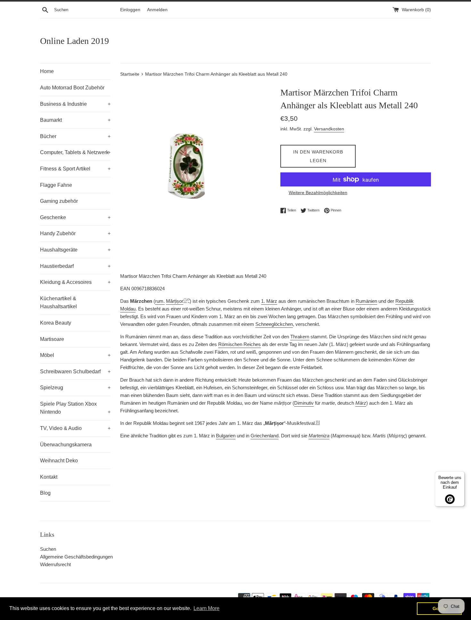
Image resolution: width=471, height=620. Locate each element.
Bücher (75, 136)
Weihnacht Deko (59, 460)
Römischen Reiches (239, 344)
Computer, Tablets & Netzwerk (75, 152)
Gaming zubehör (59, 201)
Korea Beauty (55, 323)
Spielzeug (75, 387)
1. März (269, 301)
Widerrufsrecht (55, 564)
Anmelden (157, 9)
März (360, 403)
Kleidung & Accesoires (75, 282)
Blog (45, 493)
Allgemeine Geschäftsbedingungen (76, 556)
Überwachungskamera (66, 444)
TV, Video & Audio (75, 428)
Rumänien (366, 301)
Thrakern (299, 336)
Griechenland (264, 435)
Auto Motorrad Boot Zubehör (72, 87)
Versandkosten (329, 128)
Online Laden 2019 (74, 41)
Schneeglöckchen (274, 324)
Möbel (75, 355)
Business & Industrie (75, 104)
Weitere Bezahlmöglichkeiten (318, 192)
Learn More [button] (206, 608)
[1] (318, 422)
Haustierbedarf (75, 266)
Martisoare (52, 339)
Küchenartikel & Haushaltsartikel (58, 303)
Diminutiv (304, 403)
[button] (174, 301)
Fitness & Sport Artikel (75, 168)
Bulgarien (226, 435)
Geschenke (75, 217)
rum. (160, 301)
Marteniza (319, 435)
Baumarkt (75, 120)
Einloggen (130, 9)
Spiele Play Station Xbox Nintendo (75, 408)
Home (47, 71)
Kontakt (48, 477)
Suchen (48, 549)
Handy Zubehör (75, 233)
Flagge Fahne (56, 185)
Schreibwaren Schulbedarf (75, 371)
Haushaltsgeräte (75, 249)
